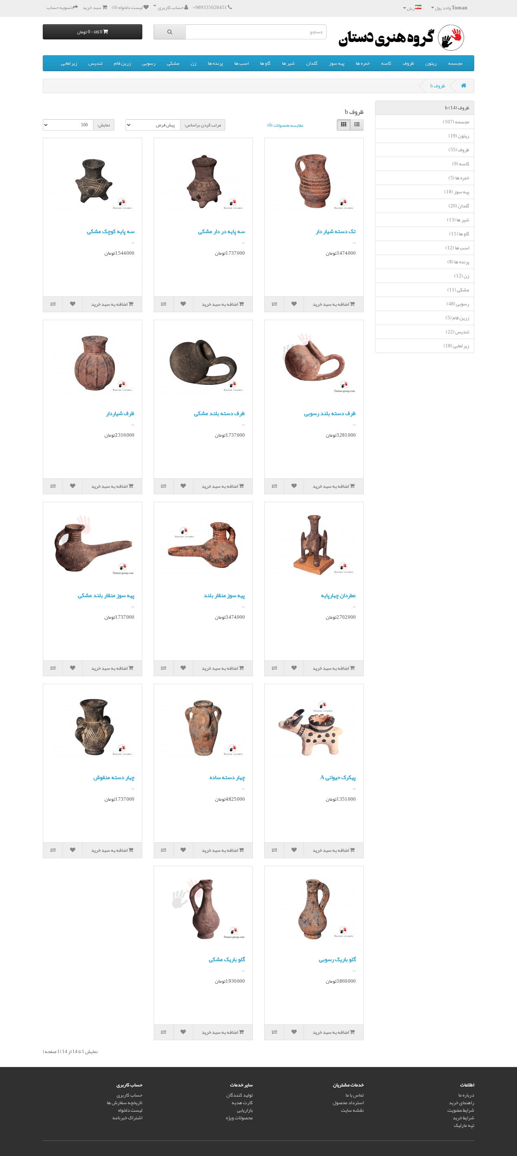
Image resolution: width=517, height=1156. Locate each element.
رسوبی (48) (458, 304)
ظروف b (437, 86)
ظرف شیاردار (120, 413)
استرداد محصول (348, 1103)
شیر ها (288, 63)
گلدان (312, 63)
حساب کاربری (129, 1095)
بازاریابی (245, 1110)
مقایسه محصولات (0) (285, 125)
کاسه (386, 63)
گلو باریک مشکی (227, 959)
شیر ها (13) (458, 220)
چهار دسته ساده (227, 777)
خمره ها (363, 63)
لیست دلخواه (130, 1110)
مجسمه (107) (456, 122)
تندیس (96, 63)
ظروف (408, 63)
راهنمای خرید (461, 1103)
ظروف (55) (458, 150)
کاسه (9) (460, 164)
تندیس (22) (457, 332)
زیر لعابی (69, 63)
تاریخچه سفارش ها (124, 1103)
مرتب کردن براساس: (202, 124)
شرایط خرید (463, 1118)
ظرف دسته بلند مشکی (219, 413)
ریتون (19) (458, 136)
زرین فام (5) (457, 318)
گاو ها (265, 63)
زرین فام (122, 63)
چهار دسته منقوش (113, 777)
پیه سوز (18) (456, 192)
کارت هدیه (242, 1103)
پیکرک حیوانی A (338, 777)
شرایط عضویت (460, 1110)
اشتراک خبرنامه (127, 1118)
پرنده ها (215, 63)
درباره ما (466, 1095)
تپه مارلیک (464, 1125)
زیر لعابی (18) (456, 346)
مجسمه (455, 63)
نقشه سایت (352, 1110)
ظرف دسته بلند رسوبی (330, 413)
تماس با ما (355, 1095)
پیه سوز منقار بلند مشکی (106, 595)
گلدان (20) (458, 206)
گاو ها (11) (459, 234)
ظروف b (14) (457, 108)
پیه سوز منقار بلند (224, 595)
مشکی (173, 63)
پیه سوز (336, 63)
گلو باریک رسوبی (337, 959)
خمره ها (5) (458, 178)
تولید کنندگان (239, 1095)
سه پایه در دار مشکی (221, 231)
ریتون (431, 63)
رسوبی (149, 63)
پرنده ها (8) (458, 262)
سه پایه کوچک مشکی (110, 231)
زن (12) (461, 276)
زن (193, 63)
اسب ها (241, 63)
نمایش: (103, 124)
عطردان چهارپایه (338, 595)
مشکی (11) (458, 290)
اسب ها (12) (457, 248)
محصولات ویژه (239, 1118)
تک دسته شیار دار (336, 231)
